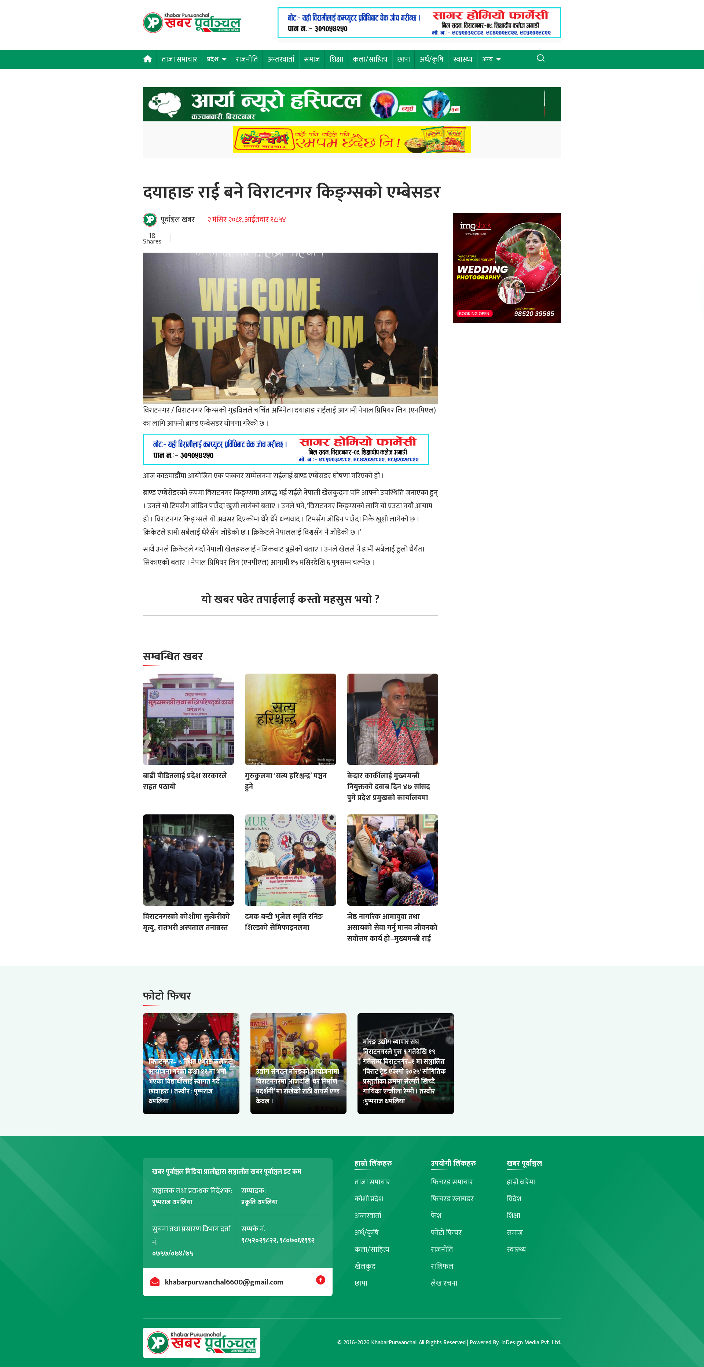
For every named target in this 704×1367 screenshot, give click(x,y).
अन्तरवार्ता (281, 59)
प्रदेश (213, 59)
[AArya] (352, 106)
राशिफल (442, 1266)
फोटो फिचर (446, 1233)
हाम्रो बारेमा (521, 1182)
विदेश (514, 1199)
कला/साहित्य (370, 59)
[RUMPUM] (352, 142)
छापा (403, 59)
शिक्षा (336, 59)
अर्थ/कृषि (431, 59)
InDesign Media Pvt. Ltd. (531, 1343)
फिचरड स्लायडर (452, 1199)
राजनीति (247, 59)
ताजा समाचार (179, 59)
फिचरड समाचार (452, 1182)
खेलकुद (365, 1266)
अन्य (487, 59)
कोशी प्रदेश (369, 1199)
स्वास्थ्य (463, 59)
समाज (312, 59)
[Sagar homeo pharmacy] (419, 36)
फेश (436, 1216)
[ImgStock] (507, 270)
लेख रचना (444, 1283)
